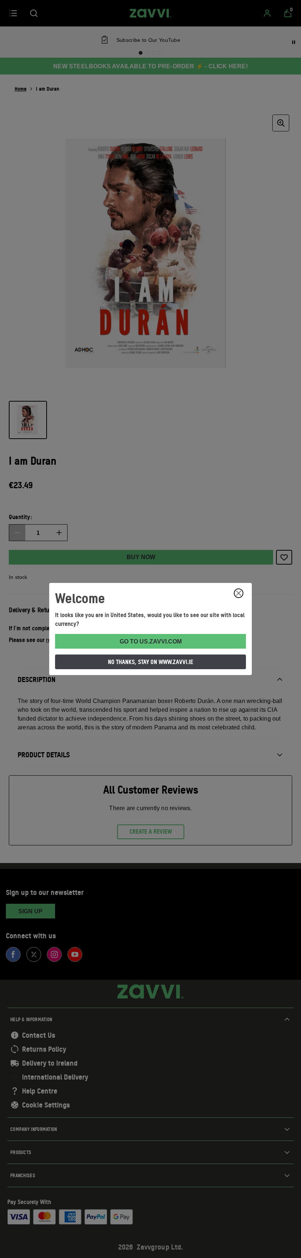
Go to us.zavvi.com (151, 641)
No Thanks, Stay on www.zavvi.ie (150, 662)
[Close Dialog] (238, 593)
